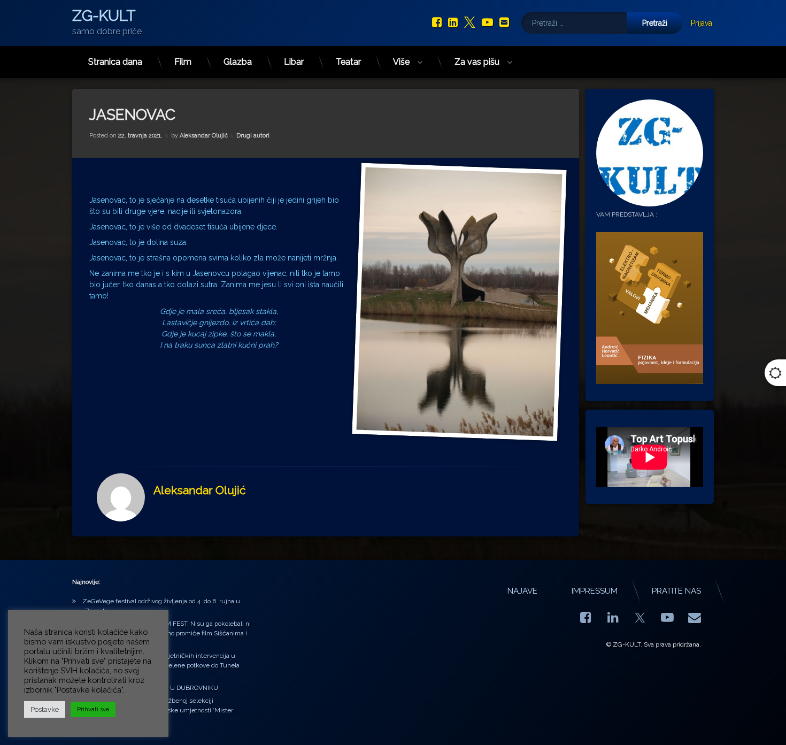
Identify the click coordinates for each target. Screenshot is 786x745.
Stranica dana (115, 62)
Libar (294, 62)
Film (182, 62)
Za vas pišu (476, 62)
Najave (522, 591)
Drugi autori (252, 135)
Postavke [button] (44, 709)
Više (401, 62)
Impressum (595, 591)
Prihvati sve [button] (93, 709)
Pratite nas (676, 591)
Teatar (348, 62)
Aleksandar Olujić (204, 135)
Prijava (701, 23)
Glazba (238, 62)
